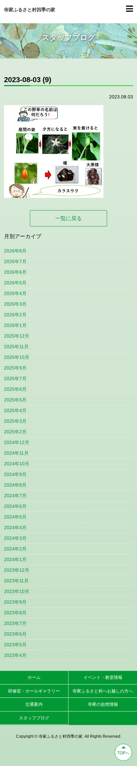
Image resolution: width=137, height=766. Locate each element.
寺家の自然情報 (103, 704)
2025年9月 (15, 368)
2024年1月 (15, 559)
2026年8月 (15, 250)
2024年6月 (15, 506)
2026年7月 (15, 261)
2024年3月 (15, 538)
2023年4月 (15, 655)
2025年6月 (15, 389)
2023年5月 (15, 644)
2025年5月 (15, 399)
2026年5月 (15, 282)
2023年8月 (15, 612)
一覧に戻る (68, 218)
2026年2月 (15, 314)
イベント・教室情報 (102, 677)
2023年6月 (15, 634)
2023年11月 (16, 580)
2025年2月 (15, 431)
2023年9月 (15, 602)
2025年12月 (16, 336)
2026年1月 (15, 325)
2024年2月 (15, 548)
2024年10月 (16, 463)
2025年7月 (15, 378)
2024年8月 (15, 485)
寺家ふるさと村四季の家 (29, 9)
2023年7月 (15, 623)
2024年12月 (16, 442)
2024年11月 (16, 453)
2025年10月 (16, 357)
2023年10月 (16, 591)
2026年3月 (15, 304)
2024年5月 (15, 517)
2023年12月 (16, 570)
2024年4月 (15, 527)
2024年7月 (15, 495)
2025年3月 (15, 421)
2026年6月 (15, 272)
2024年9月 (15, 474)
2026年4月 (15, 293)
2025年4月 (15, 410)
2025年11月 (16, 346)
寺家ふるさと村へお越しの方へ (102, 691)
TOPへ (123, 753)
